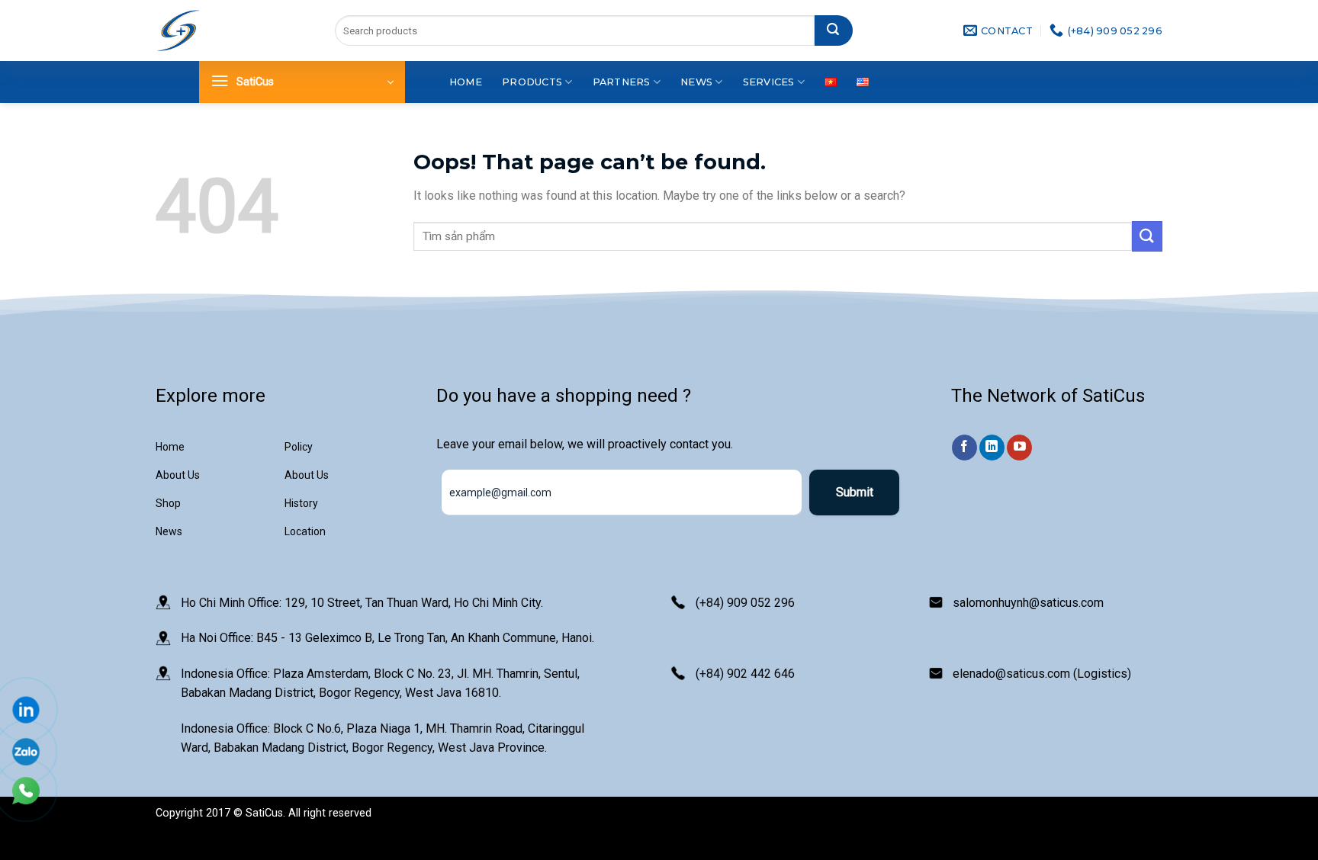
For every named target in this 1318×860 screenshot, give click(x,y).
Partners (622, 82)
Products (532, 82)
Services (769, 82)
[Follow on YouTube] (1019, 447)
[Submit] (834, 30)
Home (465, 82)
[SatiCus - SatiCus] (178, 31)
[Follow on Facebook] (964, 447)
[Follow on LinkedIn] (992, 447)
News (696, 82)
